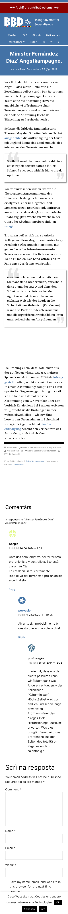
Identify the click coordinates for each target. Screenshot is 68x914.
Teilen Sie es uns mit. (35, 461)
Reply (12, 589)
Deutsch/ (16, 454)
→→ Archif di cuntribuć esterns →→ (34, 7)
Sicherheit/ (32, 447)
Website (10, 865)
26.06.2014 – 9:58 (31, 548)
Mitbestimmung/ (14, 447)
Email (10, 848)
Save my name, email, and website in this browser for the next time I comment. (35, 886)
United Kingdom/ (49, 451)
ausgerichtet (13, 138)
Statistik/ (41, 447)
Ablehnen (29, 908)
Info (43, 908)
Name (10, 831)
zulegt (8, 226)
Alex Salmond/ (13, 451)
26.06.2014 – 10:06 (41, 614)
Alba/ (29, 451)
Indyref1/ (53, 447)
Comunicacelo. (17, 464)
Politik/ (24, 447)
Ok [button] (57, 902)
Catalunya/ (37, 451)
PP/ (5, 454)
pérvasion (25, 610)
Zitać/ (59, 447)
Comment (13, 789)
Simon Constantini (29, 69)
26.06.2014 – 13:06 (50, 662)
